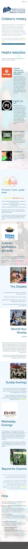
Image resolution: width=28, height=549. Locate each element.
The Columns (23, 487)
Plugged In (15, 154)
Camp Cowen (16, 134)
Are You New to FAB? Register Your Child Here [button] (13, 43)
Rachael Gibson (22, 399)
